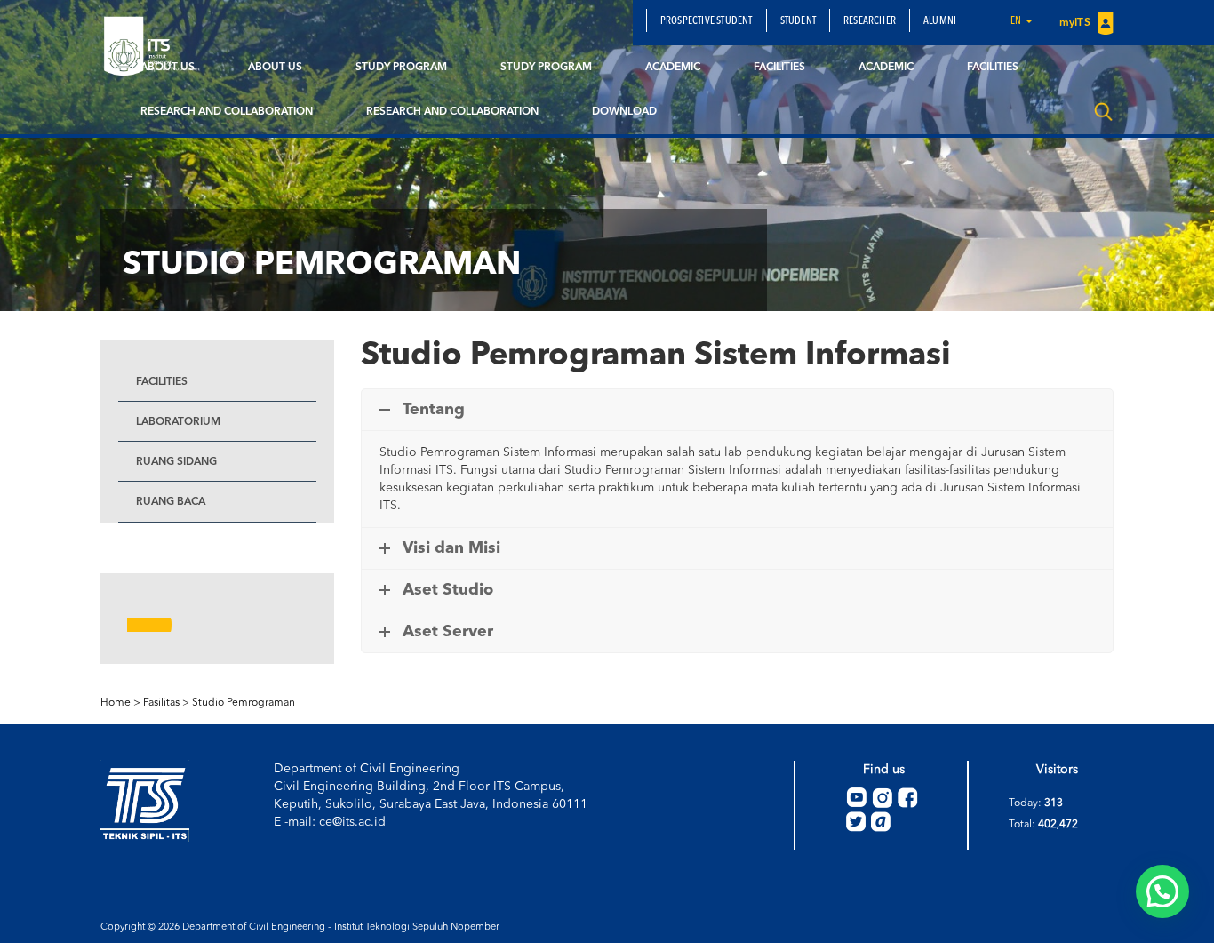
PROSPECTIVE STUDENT (706, 21)
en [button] (1017, 21)
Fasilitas (161, 703)
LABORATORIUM (178, 422)
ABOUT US (167, 67)
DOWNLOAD (624, 112)
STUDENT (798, 21)
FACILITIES (779, 67)
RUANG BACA (170, 502)
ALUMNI (939, 21)
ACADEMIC (672, 67)
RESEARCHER (869, 21)
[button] (1162, 891)
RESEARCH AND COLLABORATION (226, 112)
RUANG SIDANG (176, 462)
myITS (1076, 23)
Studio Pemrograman (243, 703)
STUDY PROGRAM (401, 67)
